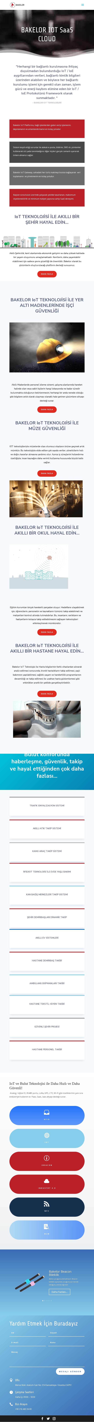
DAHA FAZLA (47, 274)
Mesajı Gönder (70, 1371)
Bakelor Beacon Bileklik (60, 1273)
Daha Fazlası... (60, 1292)
